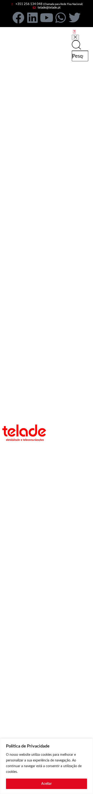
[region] (46, 766)
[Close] (75, 37)
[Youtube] (46, 18)
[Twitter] (75, 18)
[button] (74, 31)
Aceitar (46, 783)
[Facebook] (18, 18)
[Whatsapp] (61, 18)
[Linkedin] (32, 18)
